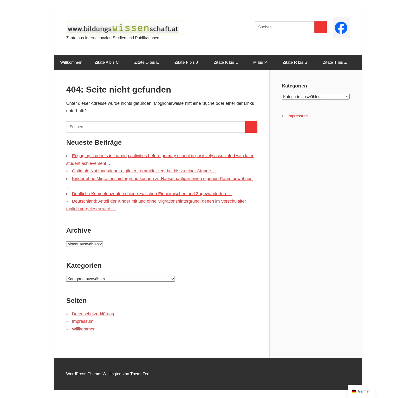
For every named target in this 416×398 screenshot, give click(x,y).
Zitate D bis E (146, 62)
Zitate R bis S (295, 62)
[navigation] (361, 391)
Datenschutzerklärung (93, 313)
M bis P (260, 62)
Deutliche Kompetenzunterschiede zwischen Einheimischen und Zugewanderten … (152, 193)
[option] (361, 391)
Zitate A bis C (107, 62)
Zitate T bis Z (335, 62)
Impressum (82, 321)
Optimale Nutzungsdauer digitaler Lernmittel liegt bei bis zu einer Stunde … (144, 170)
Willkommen (71, 62)
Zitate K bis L (226, 62)
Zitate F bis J (186, 62)
